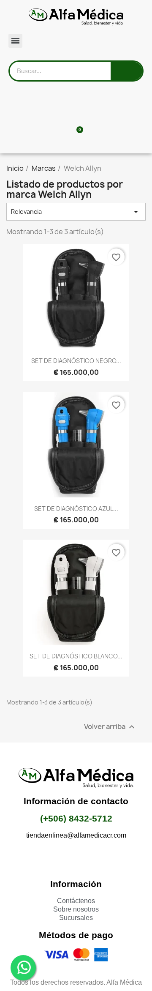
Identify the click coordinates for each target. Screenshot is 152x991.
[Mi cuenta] (76, 105)
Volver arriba (110, 726)
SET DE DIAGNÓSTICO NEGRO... (76, 361)
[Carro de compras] (76, 134)
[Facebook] (52, 858)
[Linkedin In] (99, 858)
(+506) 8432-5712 (76, 818)
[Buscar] (126, 71)
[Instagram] (76, 858)
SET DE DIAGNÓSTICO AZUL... (76, 509)
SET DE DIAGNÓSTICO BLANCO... (76, 656)
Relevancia (76, 212)
